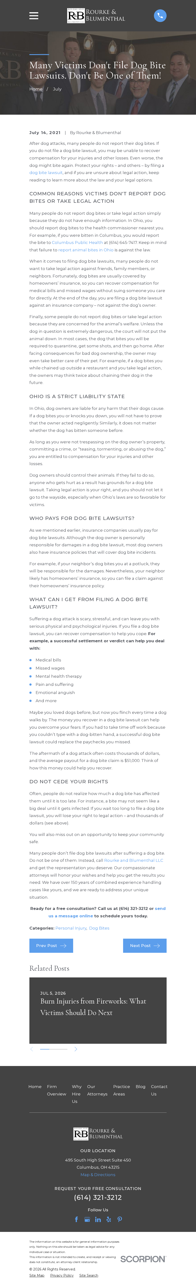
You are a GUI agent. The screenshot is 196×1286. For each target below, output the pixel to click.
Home (35, 1086)
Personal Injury (70, 928)
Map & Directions (98, 1174)
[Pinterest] (120, 1219)
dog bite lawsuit (46, 172)
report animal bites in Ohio (86, 250)
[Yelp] (109, 1219)
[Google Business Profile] (87, 1219)
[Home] (96, 15)
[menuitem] (36, 1276)
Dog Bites (99, 928)
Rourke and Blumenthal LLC (133, 860)
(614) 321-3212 (98, 1197)
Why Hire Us (77, 1094)
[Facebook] (76, 1219)
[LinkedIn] (98, 1219)
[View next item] (76, 1049)
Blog (141, 1086)
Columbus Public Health (77, 242)
